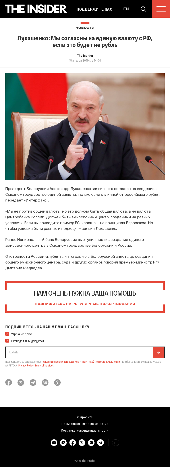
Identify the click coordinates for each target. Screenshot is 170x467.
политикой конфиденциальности (101, 361)
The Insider (85, 55)
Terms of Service (43, 365)
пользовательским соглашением (60, 361)
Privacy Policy (26, 365)
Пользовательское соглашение (85, 424)
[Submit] (158, 352)
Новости (84, 28)
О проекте (85, 417)
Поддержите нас (94, 9)
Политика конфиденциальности (85, 430)
